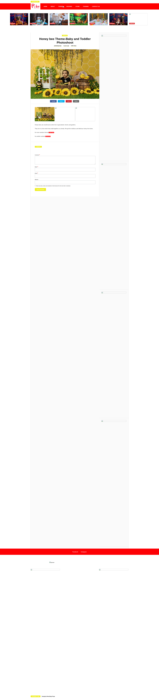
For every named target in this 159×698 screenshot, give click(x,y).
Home (45, 6)
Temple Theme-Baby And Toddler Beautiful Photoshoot (19, 27)
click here (51, 132)
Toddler (13, 23)
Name (36, 166)
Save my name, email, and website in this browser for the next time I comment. (53, 185)
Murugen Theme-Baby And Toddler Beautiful (118, 27)
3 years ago (66, 45)
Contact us (96, 6)
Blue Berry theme (39, 26)
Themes (60, 6)
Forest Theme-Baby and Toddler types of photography (78, 27)
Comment (37, 155)
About (53, 6)
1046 (73, 45)
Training (86, 6)
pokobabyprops (57, 45)
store (78, 6)
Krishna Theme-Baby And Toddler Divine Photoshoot (98, 27)
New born (33, 23)
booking (69, 6)
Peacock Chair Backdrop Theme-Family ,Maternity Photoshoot (59, 28)
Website (36, 179)
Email (36, 173)
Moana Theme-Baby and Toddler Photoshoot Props (138, 27)
